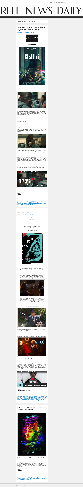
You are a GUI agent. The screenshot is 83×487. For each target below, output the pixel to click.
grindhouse (28, 398)
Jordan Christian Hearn (32, 477)
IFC (36, 398)
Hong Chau (37, 476)
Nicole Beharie (40, 203)
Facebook (51, 2)
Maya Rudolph (21, 478)
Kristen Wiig (43, 398)
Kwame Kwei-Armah (28, 203)
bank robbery (31, 202)
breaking (38, 202)
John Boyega (23, 203)
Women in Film (19, 202)
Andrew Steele (35, 397)
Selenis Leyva (23, 204)
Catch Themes (65, 485)
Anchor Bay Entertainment (29, 397)
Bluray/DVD (21, 396)
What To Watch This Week (38, 201)
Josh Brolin (37, 477)
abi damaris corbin (26, 202)
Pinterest (54, 2)
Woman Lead (44, 201)
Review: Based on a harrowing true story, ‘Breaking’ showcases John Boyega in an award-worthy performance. (31, 29)
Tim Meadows (42, 400)
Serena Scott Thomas (24, 479)
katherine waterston (41, 477)
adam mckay (23, 397)
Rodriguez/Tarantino (20, 400)
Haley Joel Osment (33, 398)
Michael (24, 478)
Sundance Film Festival (28, 201)
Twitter (52, 2)
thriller (30, 204)
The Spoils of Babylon (37, 400)
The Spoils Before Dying (30, 400)
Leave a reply (32, 32)
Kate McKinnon (39, 398)
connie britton (19, 203)
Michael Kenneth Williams (34, 203)
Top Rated (24, 476)
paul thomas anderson (40, 478)
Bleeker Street (35, 202)
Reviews (23, 201)
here (34, 88)
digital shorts (43, 397)
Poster (18, 201)
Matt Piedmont (19, 399)
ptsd (20, 204)
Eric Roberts (34, 476)
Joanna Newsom (22, 477)
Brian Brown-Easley (42, 202)
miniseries (34, 399)
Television (29, 396)
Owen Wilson (35, 478)
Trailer (34, 201)
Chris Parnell (39, 397)
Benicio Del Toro (30, 476)
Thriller (32, 201)
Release (21, 201)
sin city (24, 400)
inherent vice (41, 476)
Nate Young (42, 399)
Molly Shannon (38, 399)
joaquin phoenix (27, 477)
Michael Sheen (31, 399)
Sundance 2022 (27, 204)
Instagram (56, 2)
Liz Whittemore (27, 32)
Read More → (23, 466)
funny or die (25, 398)
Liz (45, 398)
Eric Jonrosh (21, 398)
